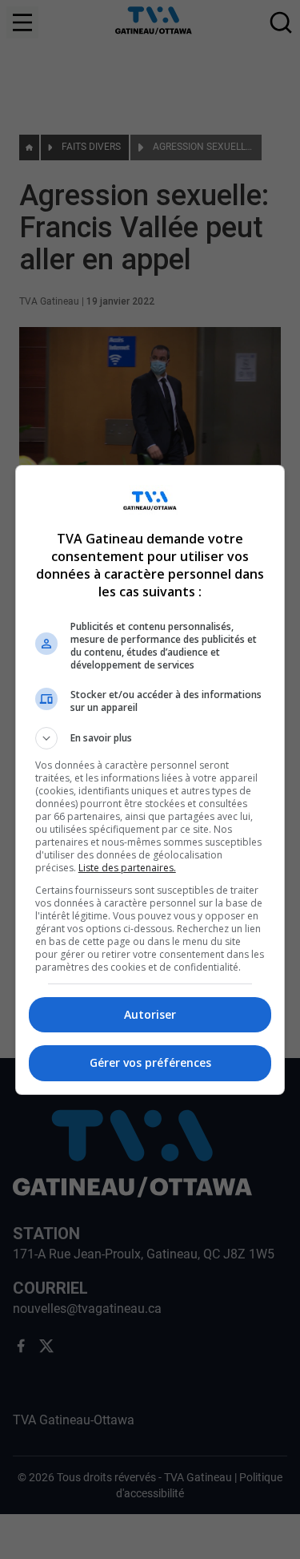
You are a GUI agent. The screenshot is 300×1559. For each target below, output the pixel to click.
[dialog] (150, 780)
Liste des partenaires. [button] (127, 867)
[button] (150, 738)
